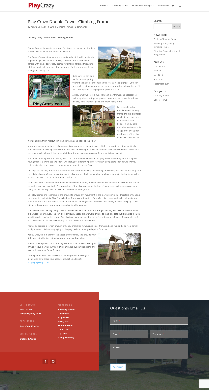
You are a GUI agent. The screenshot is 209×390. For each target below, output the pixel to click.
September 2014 (161, 83)
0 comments (81, 26)
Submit (118, 367)
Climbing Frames (120, 6)
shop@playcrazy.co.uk (38, 262)
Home (103, 6)
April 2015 (158, 79)
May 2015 (158, 75)
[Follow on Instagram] (53, 361)
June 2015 (158, 70)
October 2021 (160, 66)
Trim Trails (63, 329)
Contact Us (163, 6)
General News (160, 99)
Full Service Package (142, 6)
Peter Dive (35, 26)
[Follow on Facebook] (45, 361)
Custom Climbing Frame (165, 39)
